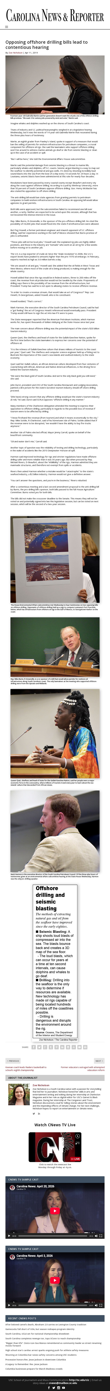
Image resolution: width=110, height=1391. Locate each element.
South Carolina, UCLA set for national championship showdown (37, 1334)
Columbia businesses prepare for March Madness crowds (33, 1369)
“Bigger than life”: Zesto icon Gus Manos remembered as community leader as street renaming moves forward (53, 1344)
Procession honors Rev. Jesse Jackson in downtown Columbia (35, 1359)
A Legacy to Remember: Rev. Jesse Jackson (26, 1364)
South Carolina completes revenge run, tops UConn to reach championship (43, 1338)
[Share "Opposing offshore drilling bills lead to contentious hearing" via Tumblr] (51, 1047)
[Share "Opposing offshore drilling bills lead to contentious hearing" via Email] (79, 1047)
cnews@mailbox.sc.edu (63, 1383)
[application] (54, 1211)
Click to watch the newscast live (55, 1164)
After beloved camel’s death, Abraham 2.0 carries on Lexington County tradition (45, 1324)
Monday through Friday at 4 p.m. (55, 1167)
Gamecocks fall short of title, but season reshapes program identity (39, 1329)
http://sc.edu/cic (79, 1380)
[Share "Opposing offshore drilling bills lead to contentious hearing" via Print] (85, 1047)
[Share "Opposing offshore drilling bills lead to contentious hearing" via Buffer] (68, 1047)
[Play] (9, 1235)
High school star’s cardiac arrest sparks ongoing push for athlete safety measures (47, 1350)
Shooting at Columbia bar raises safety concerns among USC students (40, 1355)
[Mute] (96, 1235)
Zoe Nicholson (15, 52)
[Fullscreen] (100, 1235)
